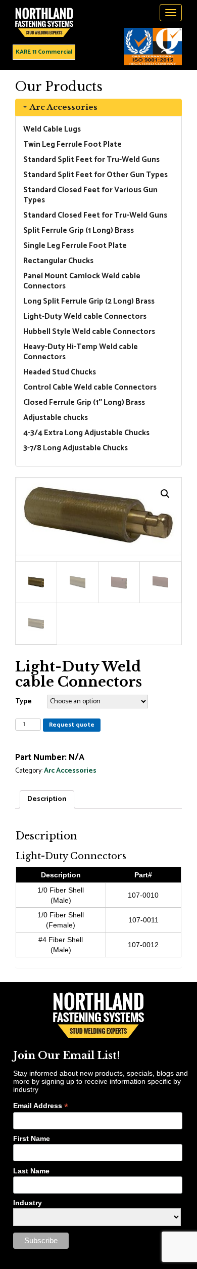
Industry (27, 1203)
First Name (31, 1138)
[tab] (98, 107)
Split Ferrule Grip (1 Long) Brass (78, 230)
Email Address (40, 1106)
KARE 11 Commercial (44, 52)
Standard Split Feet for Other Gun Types (95, 174)
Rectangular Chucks (58, 261)
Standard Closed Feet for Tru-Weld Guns (95, 215)
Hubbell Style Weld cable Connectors (89, 331)
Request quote (71, 725)
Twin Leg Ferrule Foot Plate (72, 144)
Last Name (31, 1171)
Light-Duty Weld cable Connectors (84, 316)
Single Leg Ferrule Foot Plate (75, 245)
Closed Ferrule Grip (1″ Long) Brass (84, 402)
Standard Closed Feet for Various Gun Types (90, 195)
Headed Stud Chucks (59, 372)
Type (23, 701)
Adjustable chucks (55, 417)
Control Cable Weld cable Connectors (90, 387)
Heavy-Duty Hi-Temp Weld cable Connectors (80, 352)
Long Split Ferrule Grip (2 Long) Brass (89, 301)
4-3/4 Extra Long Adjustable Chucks (86, 433)
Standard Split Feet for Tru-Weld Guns (91, 159)
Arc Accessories (63, 107)
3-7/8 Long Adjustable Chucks (75, 448)
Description (47, 799)
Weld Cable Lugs (52, 129)
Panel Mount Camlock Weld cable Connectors (81, 281)
